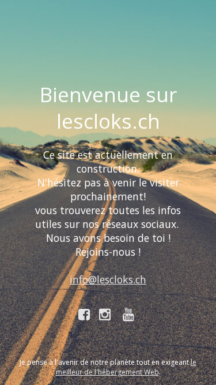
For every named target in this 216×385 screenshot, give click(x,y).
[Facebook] (84, 314)
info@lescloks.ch (108, 279)
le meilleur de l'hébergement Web (126, 367)
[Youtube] (130, 314)
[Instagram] (106, 314)
